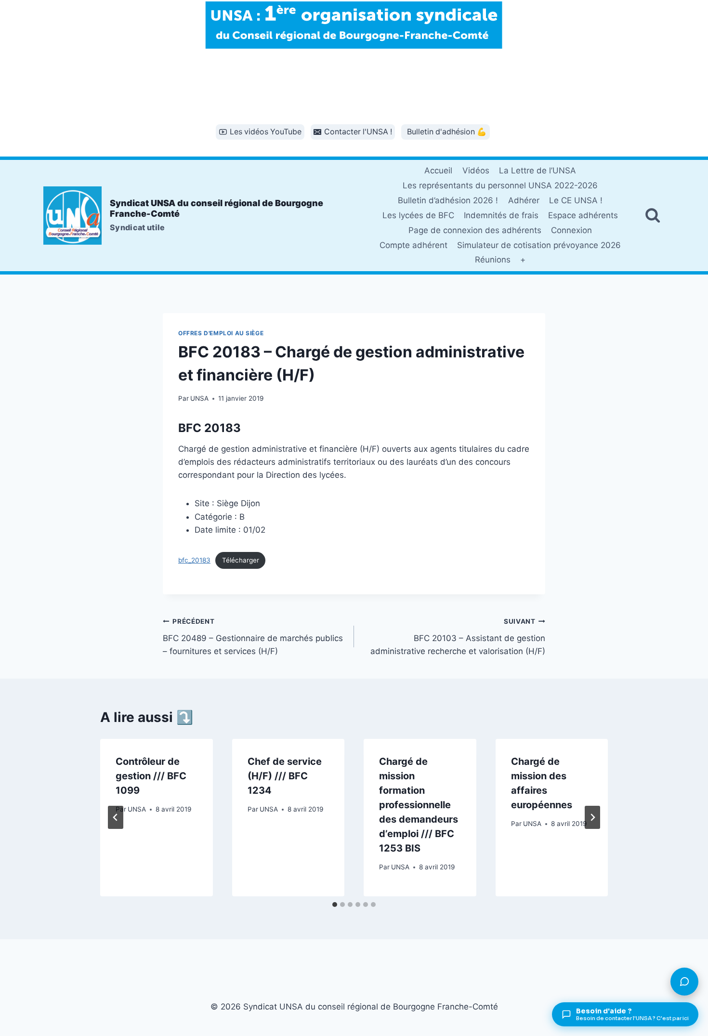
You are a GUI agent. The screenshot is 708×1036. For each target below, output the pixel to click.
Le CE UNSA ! (576, 200)
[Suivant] (592, 817)
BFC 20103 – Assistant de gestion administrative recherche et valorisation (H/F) (457, 636)
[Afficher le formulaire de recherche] (653, 215)
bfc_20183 (194, 560)
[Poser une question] (684, 982)
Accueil (438, 170)
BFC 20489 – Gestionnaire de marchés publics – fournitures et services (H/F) (253, 636)
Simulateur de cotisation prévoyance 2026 (539, 245)
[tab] (334, 904)
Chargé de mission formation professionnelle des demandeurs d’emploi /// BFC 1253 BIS (418, 805)
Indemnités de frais (501, 215)
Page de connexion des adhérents (474, 230)
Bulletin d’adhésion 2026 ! (448, 200)
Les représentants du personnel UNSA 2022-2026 (500, 185)
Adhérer (523, 200)
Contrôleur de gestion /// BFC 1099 (151, 776)
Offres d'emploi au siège (220, 333)
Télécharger (240, 560)
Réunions (493, 259)
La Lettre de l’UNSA (537, 170)
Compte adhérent (413, 245)
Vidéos (475, 170)
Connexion (571, 230)
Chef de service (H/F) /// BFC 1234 (285, 776)
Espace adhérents (583, 215)
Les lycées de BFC (418, 215)
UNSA (199, 398)
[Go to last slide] (115, 817)
